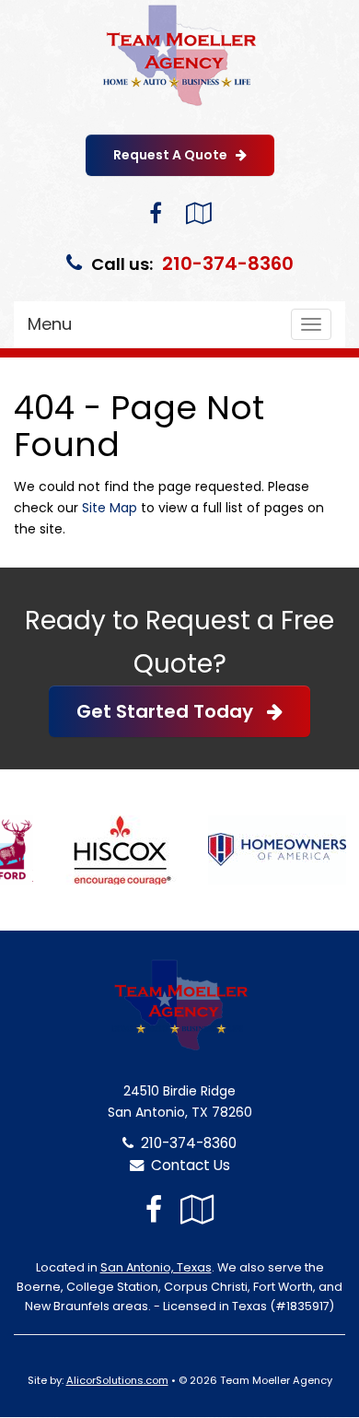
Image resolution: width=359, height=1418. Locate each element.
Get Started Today (171, 711)
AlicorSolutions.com (117, 1380)
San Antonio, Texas (156, 1267)
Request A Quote (174, 155)
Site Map (109, 507)
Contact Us (187, 1165)
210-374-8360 (228, 263)
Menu (50, 323)
